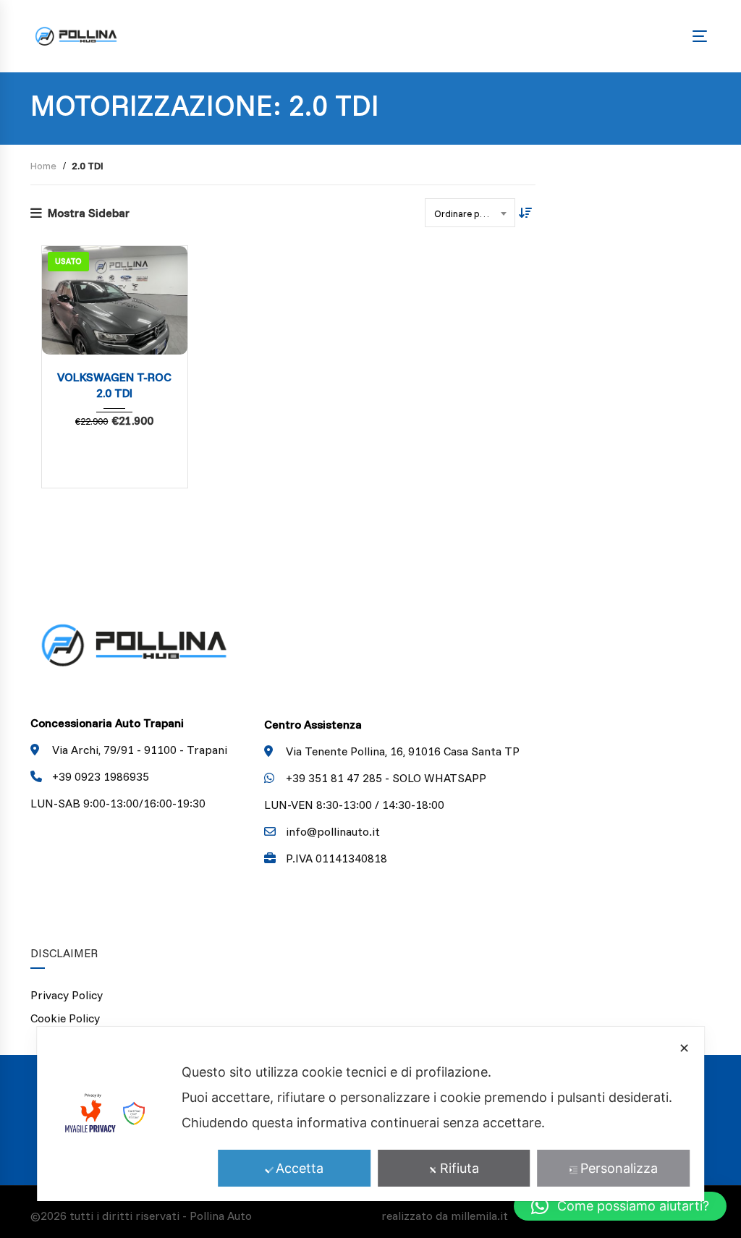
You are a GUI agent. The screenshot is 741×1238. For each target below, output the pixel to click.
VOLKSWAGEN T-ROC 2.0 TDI (114, 385)
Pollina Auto (221, 1215)
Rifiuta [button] (459, 1168)
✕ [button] (684, 1048)
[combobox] (470, 212)
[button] (620, 1206)
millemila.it (479, 1215)
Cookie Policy (65, 1018)
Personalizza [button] (619, 1168)
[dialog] (370, 1114)
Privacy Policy (66, 995)
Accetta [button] (299, 1168)
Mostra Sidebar (89, 212)
